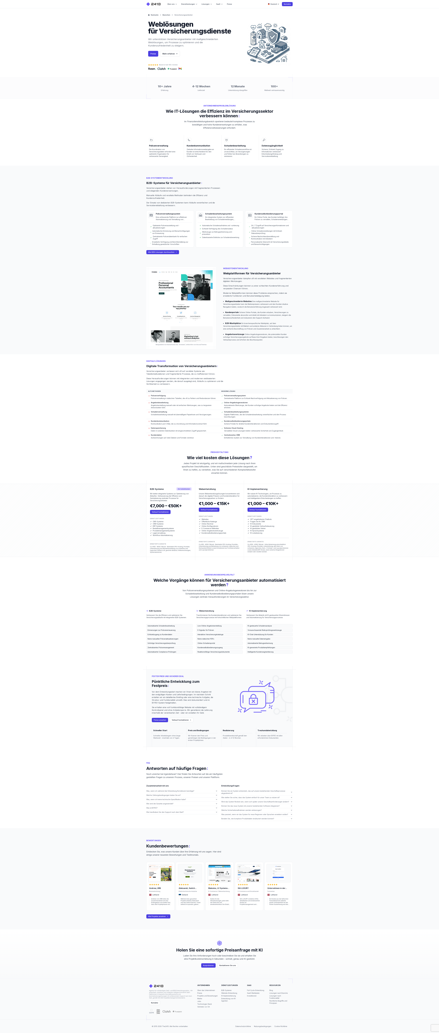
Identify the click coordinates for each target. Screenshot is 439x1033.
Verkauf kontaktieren (160, 512)
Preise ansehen (160, 720)
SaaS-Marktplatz (253, 993)
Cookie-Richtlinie (280, 1026)
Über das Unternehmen (206, 990)
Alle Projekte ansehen (157, 916)
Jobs (199, 1001)
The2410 (165, 1026)
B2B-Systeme (226, 990)
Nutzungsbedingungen (262, 1026)
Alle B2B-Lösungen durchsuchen (161, 252)
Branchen (166, 15)
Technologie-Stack (204, 1004)
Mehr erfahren (168, 54)
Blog (271, 990)
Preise (153, 54)
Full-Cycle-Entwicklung (255, 990)
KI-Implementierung (228, 996)
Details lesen (153, 907)
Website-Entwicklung (229, 993)
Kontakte (287, 4)
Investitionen (252, 996)
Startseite (154, 15)
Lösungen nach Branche (278, 993)
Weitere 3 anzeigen (153, 655)
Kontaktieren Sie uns (227, 965)
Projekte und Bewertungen (207, 996)
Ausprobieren (208, 965)
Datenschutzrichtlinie (243, 1026)
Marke (199, 999)
